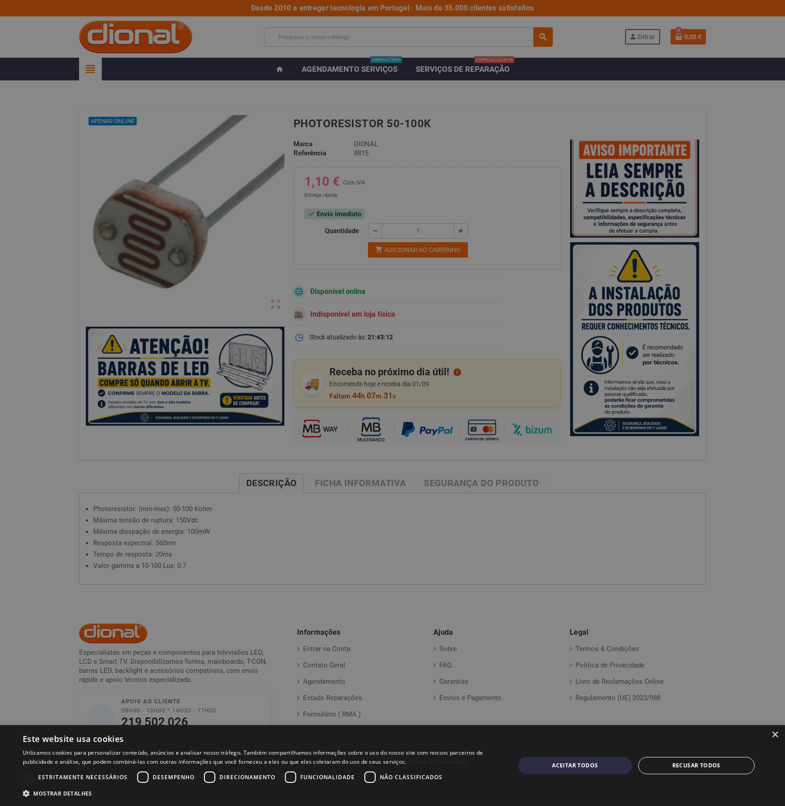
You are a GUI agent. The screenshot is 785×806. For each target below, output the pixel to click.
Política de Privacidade (438, 762)
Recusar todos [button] (696, 765)
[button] (262, 793)
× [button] (774, 734)
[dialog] (392, 765)
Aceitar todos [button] (575, 765)
